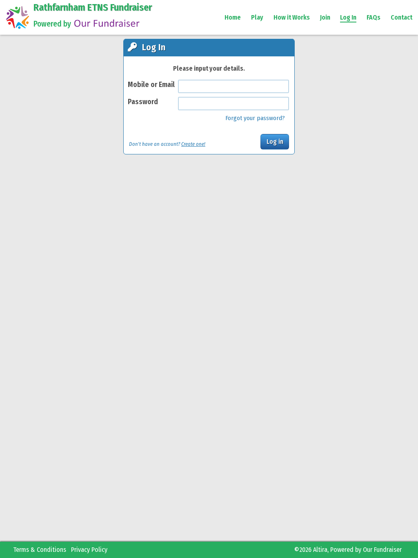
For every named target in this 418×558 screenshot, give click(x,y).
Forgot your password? (255, 118)
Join (325, 17)
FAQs (373, 17)
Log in (275, 141)
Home (233, 17)
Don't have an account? (167, 144)
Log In (348, 17)
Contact (401, 17)
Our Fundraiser (382, 550)
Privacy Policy (89, 550)
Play (257, 17)
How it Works (291, 17)
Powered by (52, 24)
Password (143, 102)
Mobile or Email (151, 84)
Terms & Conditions (39, 550)
